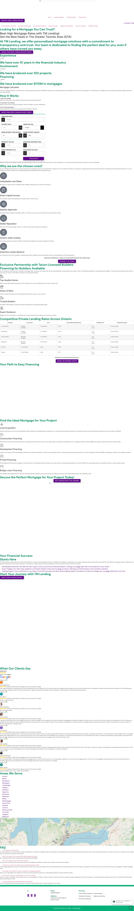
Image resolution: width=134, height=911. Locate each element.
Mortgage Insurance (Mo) (32, 142)
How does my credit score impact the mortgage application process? (20, 865)
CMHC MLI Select (93, 26)
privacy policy (76, 908)
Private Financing (53, 26)
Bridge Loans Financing (66, 26)
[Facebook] (28, 895)
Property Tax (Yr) (7, 142)
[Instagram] (32, 895)
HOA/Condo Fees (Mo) (30, 150)
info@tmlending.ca (55, 892)
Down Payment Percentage (11, 132)
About (49, 17)
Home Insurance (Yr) (8, 150)
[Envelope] (38, 895)
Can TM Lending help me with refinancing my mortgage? (17, 881)
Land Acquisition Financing (8, 26)
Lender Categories (59, 17)
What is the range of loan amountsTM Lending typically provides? (19, 856)
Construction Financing (40, 26)
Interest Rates (82, 17)
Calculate (33, 159)
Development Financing (24, 26)
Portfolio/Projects (71, 17)
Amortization (28, 124)
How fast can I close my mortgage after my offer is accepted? (19, 875)
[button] (67, 831)
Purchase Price (6, 116)
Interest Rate (6, 124)
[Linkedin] (35, 895)
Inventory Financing (81, 26)
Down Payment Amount (31, 132)
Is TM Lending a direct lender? (10, 850)
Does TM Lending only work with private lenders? (15, 860)
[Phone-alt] (42, 895)
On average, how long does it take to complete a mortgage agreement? (21, 871)
